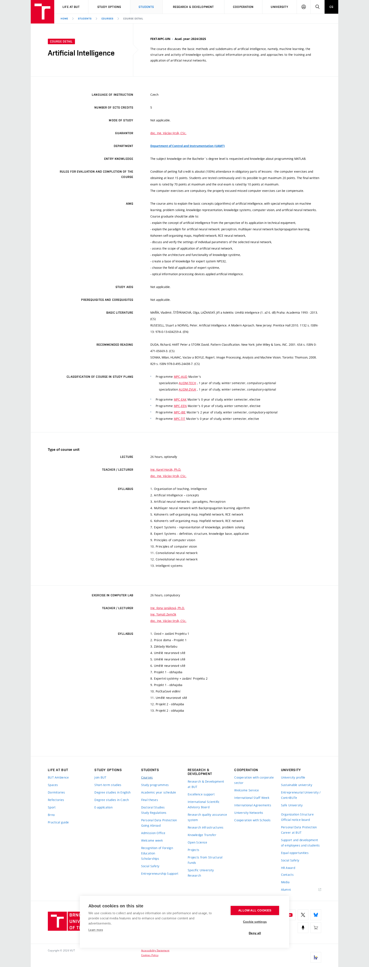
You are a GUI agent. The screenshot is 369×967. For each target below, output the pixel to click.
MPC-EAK (180, 399)
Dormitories (56, 792)
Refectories (56, 800)
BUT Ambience (58, 777)
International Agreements (252, 805)
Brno (51, 815)
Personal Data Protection (159, 820)
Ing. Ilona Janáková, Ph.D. (167, 608)
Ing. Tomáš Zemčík (163, 614)
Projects (193, 850)
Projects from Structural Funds (205, 860)
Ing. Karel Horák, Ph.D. (165, 469)
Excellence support (201, 794)
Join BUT (100, 777)
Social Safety (150, 866)
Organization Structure (297, 814)
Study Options (109, 7)
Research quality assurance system (207, 817)
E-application (103, 807)
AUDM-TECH (187, 383)
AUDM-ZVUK (187, 389)
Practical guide (58, 822)
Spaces (53, 785)
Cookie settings (255, 921)
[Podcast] (303, 927)
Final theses (149, 800)
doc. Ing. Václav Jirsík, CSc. (168, 133)
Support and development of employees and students (300, 842)
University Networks (248, 813)
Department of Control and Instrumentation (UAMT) (187, 146)
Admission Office (153, 833)
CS (331, 7)
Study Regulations (154, 813)
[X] (303, 915)
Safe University (292, 805)
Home (64, 18)
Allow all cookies (254, 910)
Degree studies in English (112, 792)
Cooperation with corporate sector (254, 780)
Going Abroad (151, 825)
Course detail (133, 18)
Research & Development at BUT (206, 784)
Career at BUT (291, 832)
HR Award (288, 868)
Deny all (255, 933)
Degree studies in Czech (111, 800)
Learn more (95, 930)
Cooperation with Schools (252, 820)
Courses (107, 18)
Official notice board (295, 820)
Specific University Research (201, 872)
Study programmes (155, 785)
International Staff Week (251, 798)
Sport (52, 807)
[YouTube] (290, 915)
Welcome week (152, 840)
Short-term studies (107, 785)
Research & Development (193, 7)
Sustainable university (296, 785)
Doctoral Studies (153, 807)
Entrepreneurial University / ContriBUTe (301, 795)
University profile (293, 777)
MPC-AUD (180, 377)
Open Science (197, 842)
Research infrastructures (206, 827)
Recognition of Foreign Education (157, 850)
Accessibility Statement (155, 950)
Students (146, 7)
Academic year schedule (158, 792)
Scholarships (150, 859)
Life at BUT (71, 7)
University (279, 7)
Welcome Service (246, 790)
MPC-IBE (180, 412)
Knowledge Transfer (202, 835)
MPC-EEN (180, 406)
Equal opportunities (295, 853)
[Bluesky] (315, 915)
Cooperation (243, 7)
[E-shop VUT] (315, 927)
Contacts (287, 875)
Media (285, 882)
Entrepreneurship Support (160, 873)
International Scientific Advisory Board (204, 804)
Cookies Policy (149, 955)
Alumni (286, 890)
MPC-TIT (179, 419)
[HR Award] (315, 957)
